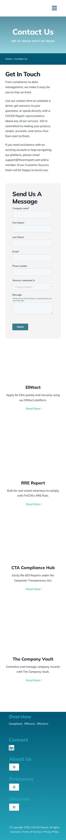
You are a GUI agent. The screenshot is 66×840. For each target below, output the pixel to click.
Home (8, 58)
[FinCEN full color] (20, 7)
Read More (33, 408)
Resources (21, 779)
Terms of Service (32, 831)
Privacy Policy (51, 831)
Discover (19, 799)
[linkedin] (11, 748)
